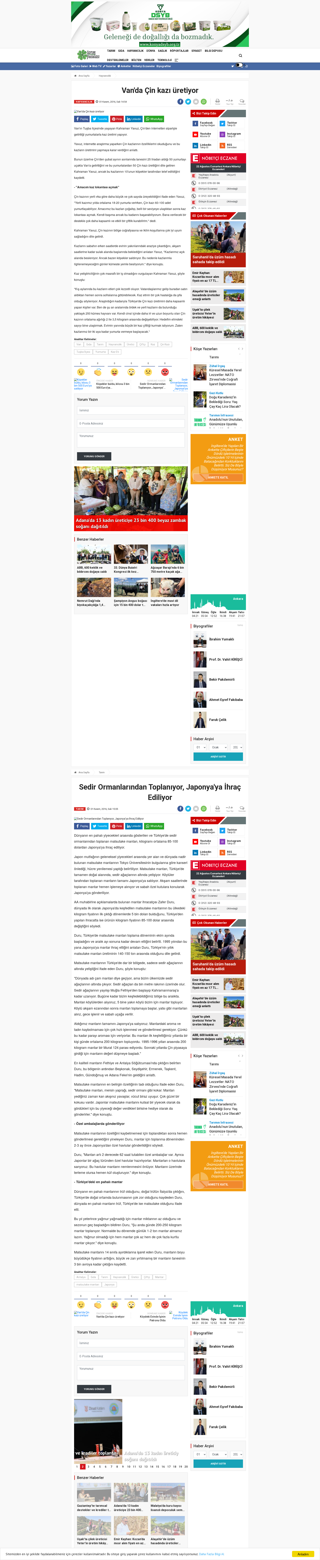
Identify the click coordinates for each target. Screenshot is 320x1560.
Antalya (81, 1277)
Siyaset (196, 50)
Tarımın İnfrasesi (221, 397)
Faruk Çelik (217, 720)
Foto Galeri (81, 66)
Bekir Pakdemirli (222, 679)
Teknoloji (164, 60)
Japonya (109, 1284)
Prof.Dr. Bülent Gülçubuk (219, 421)
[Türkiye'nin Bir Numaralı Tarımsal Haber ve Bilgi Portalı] (88, 55)
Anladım (303, 1554)
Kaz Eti (115, 351)
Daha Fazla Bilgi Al (211, 1554)
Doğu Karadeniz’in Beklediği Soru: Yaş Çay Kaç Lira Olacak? (225, 383)
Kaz (153, 344)
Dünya (150, 50)
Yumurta (100, 351)
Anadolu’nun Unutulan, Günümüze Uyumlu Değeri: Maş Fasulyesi (226, 405)
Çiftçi (142, 344)
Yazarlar (110, 66)
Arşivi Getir (218, 756)
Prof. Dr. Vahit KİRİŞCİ (225, 659)
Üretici (130, 344)
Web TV (96, 66)
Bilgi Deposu (213, 50)
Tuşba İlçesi (83, 351)
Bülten (136, 60)
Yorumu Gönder (94, 456)
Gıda (121, 50)
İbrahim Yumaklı (221, 639)
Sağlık (162, 50)
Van (78, 344)
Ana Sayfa (83, 75)
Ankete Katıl (218, 477)
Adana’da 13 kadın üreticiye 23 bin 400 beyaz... (127, 1510)
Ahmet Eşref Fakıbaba (226, 700)
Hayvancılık (135, 50)
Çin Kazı (165, 344)
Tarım (111, 50)
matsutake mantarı (87, 1284)
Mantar (159, 1277)
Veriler (149, 60)
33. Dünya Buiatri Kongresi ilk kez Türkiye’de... (125, 572)
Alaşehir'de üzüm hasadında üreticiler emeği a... (165, 1543)
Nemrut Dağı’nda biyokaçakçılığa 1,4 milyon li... (90, 605)
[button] (238, 348)
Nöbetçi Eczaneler (144, 66)
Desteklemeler (118, 60)
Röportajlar (179, 50)
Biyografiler (163, 66)
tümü (240, 625)
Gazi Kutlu (216, 374)
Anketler (125, 66)
